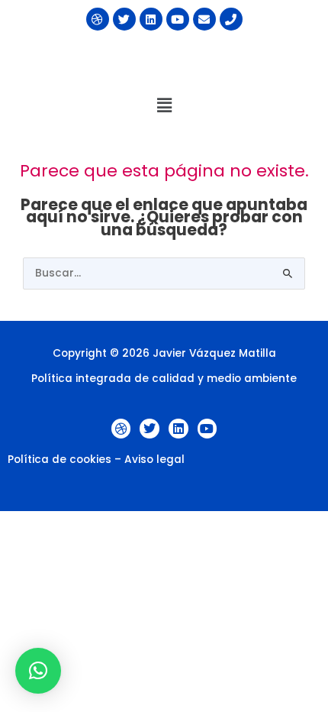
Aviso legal (154, 459)
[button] (164, 105)
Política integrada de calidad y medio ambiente (164, 378)
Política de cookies (59, 459)
